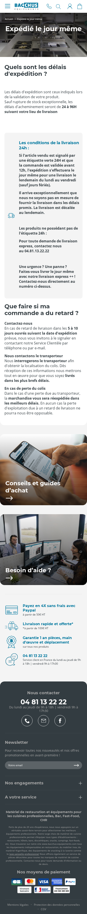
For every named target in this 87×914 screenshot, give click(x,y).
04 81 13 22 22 (49, 6)
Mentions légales (18, 905)
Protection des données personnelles (57, 905)
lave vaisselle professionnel (24, 853)
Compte (70, 6)
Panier (79, 6)
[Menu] (7, 6)
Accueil (9, 19)
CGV (43, 909)
